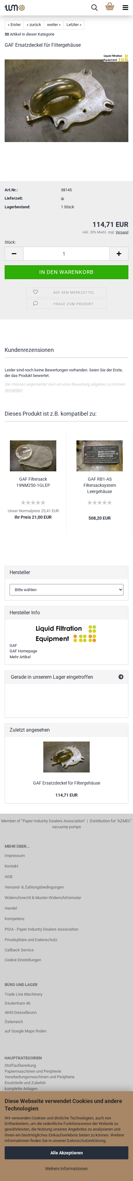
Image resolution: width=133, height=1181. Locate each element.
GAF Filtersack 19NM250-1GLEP (33, 482)
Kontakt (11, 866)
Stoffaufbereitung (20, 1065)
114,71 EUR (66, 795)
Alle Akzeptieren (66, 1152)
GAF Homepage (23, 651)
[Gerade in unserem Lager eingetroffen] (120, 677)
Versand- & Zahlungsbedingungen (34, 887)
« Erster (14, 24)
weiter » (54, 24)
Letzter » (73, 24)
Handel (11, 908)
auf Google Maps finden (25, 1031)
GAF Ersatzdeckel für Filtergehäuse (66, 783)
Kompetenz (14, 918)
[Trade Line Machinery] (12, 7)
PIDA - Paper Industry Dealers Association (41, 929)
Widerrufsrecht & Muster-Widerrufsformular (43, 897)
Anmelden (13, 390)
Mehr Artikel (20, 657)
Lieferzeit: (14, 198)
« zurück (34, 24)
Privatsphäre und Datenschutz (31, 939)
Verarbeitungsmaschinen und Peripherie (40, 1077)
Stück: (10, 242)
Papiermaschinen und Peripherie (33, 1071)
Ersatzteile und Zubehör (25, 1082)
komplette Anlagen (21, 1088)
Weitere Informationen (66, 1168)
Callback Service (19, 950)
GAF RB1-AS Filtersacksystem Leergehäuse (100, 485)
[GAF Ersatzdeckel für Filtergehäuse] (66, 100)
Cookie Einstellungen (23, 960)
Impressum (15, 855)
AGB (8, 876)
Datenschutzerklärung (86, 1140)
